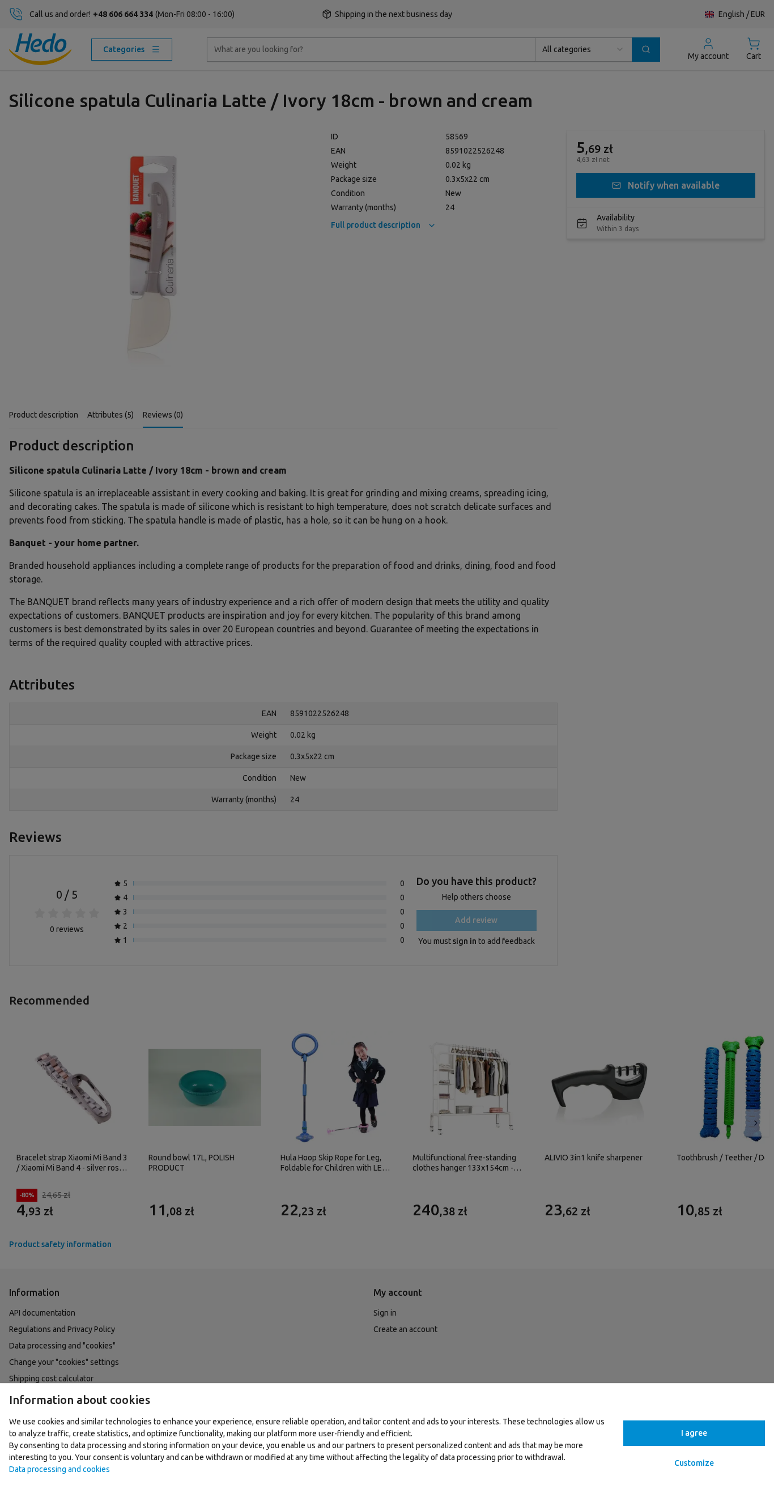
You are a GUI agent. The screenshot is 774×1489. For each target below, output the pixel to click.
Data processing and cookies (59, 1469)
